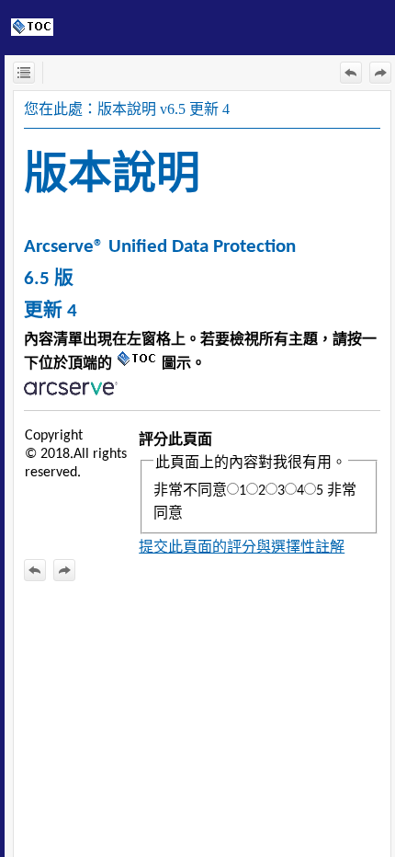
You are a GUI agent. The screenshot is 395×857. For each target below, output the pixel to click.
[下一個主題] (380, 73)
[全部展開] (24, 73)
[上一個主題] (351, 73)
